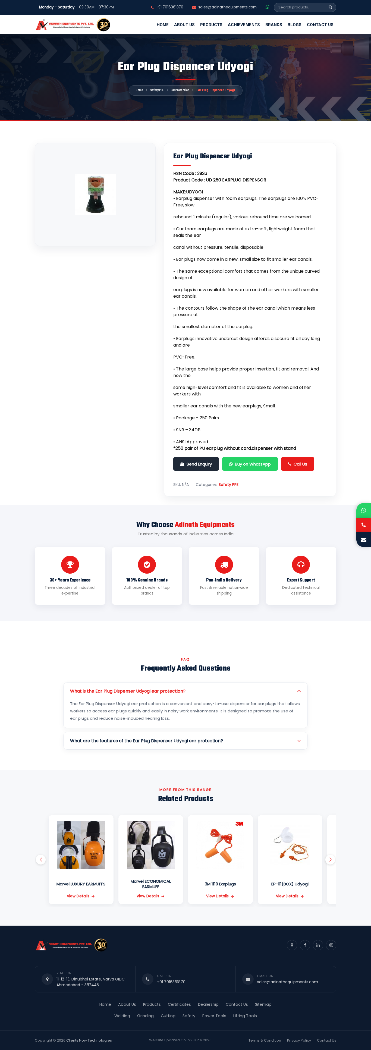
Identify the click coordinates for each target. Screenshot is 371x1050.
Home (163, 24)
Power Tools (214, 1015)
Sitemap (263, 1004)
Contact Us (320, 24)
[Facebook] (305, 945)
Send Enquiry (199, 464)
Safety (189, 1015)
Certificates (179, 1004)
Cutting (168, 1015)
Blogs (294, 24)
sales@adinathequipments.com (227, 7)
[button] (41, 859)
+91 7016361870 (169, 7)
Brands (273, 24)
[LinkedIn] (318, 945)
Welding (122, 1015)
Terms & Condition (265, 1040)
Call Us (300, 464)
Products (211, 24)
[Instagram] (331, 945)
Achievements (244, 24)
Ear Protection (180, 90)
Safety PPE (157, 90)
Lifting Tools (245, 1015)
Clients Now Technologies (89, 1040)
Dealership (208, 1004)
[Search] (330, 7)
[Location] (292, 945)
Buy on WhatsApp (253, 464)
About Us (184, 24)
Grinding (145, 1015)
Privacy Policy (299, 1040)
